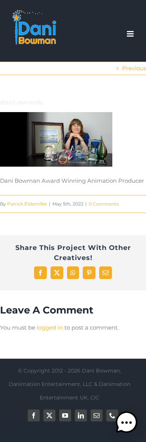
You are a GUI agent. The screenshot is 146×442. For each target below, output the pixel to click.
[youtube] (65, 415)
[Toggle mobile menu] (131, 34)
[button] (127, 423)
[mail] (97, 415)
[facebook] (34, 415)
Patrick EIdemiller (27, 204)
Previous (134, 68)
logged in (50, 327)
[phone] (112, 415)
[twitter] (49, 415)
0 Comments (104, 204)
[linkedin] (81, 415)
